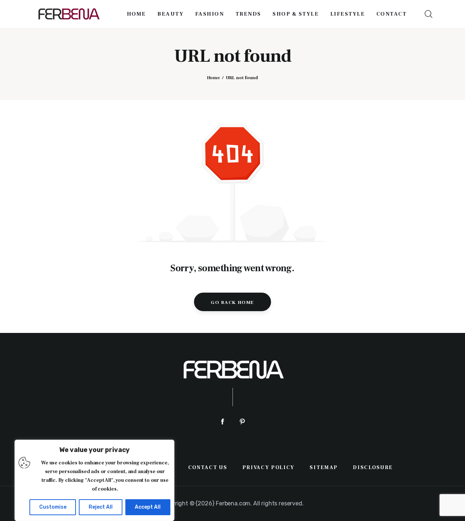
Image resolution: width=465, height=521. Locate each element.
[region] (94, 480)
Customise (52, 507)
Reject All (101, 507)
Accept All (148, 507)
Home (213, 78)
